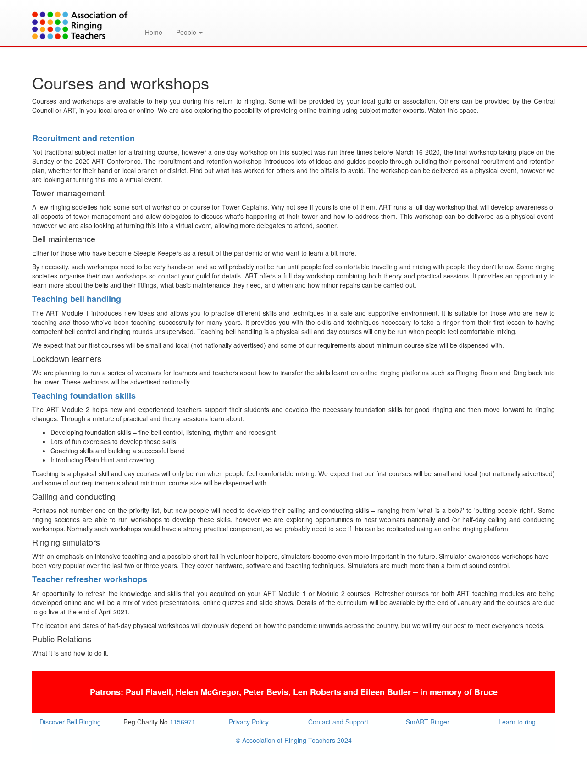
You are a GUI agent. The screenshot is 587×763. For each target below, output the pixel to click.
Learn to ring (517, 721)
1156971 (182, 721)
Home (153, 32)
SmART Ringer (427, 721)
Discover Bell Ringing (70, 721)
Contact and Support (338, 721)
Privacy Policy (249, 721)
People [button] (187, 32)
